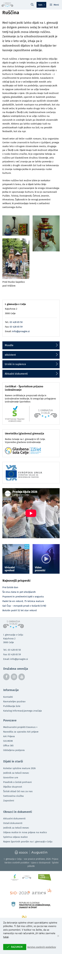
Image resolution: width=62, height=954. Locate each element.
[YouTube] (21, 677)
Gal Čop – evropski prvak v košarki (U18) (24, 605)
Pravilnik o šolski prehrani (17, 782)
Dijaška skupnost (12, 786)
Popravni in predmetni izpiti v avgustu (23, 596)
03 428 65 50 (16, 322)
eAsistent (10, 354)
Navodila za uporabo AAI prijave (20, 731)
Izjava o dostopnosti (40, 862)
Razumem (17, 946)
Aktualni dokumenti (16, 373)
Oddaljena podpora (14, 750)
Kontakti (8, 696)
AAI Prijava (9, 736)
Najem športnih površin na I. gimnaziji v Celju (27, 841)
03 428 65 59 (16, 326)
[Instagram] (14, 677)
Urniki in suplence (15, 364)
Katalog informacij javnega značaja (22, 710)
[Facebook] (6, 677)
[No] (58, 935)
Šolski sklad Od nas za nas (18, 791)
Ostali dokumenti (12, 823)
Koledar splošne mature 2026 (19, 768)
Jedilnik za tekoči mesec (16, 772)
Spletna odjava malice (15, 837)
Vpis (40, 4)
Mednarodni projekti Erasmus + (20, 727)
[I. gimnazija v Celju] (7, 5)
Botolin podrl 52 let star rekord (19, 610)
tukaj (6, 936)
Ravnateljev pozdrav (14, 701)
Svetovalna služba (13, 796)
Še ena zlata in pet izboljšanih (19, 592)
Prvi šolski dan (10, 587)
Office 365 (8, 745)
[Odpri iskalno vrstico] (32, 5)
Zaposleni (8, 800)
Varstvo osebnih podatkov (16, 862)
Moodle (9, 345)
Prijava (55, 859)
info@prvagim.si (21, 331)
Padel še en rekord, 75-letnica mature (23, 601)
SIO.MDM (8, 741)
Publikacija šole (11, 706)
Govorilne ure (10, 777)
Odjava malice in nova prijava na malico (25, 832)
